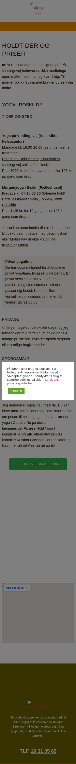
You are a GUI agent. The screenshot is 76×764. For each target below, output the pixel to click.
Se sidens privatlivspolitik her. (33, 381)
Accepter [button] (16, 390)
